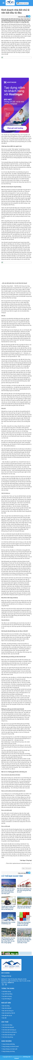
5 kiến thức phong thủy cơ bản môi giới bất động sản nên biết (23, 923)
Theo (26, 868)
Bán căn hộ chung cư (7, 1010)
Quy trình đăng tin (7, 998)
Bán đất (4, 1018)
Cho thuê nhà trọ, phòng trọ (9, 1032)
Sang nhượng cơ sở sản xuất (9, 1049)
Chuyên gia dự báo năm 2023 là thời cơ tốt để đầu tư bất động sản (8, 908)
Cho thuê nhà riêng (7, 1025)
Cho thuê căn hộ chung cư (9, 1029)
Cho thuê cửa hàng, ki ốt (8, 1034)
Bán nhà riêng (6, 1005)
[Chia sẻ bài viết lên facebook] (27, 17)
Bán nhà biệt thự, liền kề (8, 1013)
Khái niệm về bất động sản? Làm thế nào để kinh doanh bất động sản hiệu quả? (7, 891)
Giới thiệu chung (6, 991)
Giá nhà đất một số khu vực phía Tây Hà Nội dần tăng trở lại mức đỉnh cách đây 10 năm (24, 940)
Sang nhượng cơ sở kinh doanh (10, 1046)
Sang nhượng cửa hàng (8, 1051)
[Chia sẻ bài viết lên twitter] (29, 17)
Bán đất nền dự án (7, 1015)
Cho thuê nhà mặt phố (8, 1027)
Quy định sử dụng (7, 996)
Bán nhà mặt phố (6, 1008)
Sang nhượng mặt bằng (8, 1044)
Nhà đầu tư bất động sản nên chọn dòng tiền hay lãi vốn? (24, 890)
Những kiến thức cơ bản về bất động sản (8, 922)
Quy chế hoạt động (7, 994)
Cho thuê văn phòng (7, 1037)
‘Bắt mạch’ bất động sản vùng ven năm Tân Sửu (24, 907)
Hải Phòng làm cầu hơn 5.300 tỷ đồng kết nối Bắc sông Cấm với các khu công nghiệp (8, 940)
